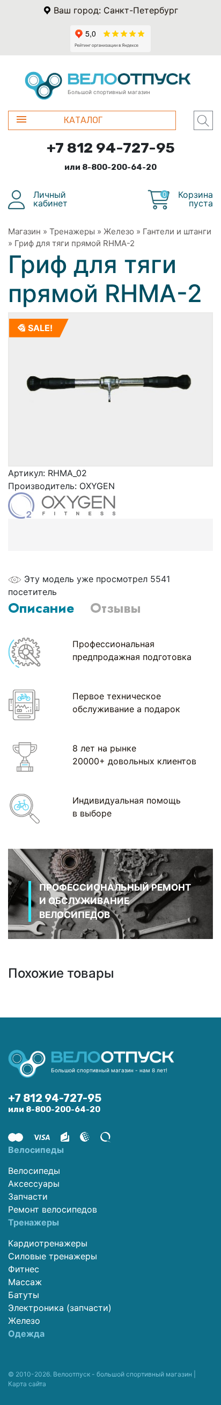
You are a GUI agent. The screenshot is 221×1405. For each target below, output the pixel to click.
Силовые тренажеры (52, 1256)
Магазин (24, 231)
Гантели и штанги (177, 231)
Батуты (23, 1294)
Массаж (25, 1282)
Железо (119, 231)
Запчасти (28, 1196)
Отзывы (115, 608)
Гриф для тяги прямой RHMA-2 (74, 243)
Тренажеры (72, 231)
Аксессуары (34, 1183)
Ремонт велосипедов (52, 1209)
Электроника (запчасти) (60, 1307)
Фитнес (23, 1269)
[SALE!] (110, 388)
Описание (41, 608)
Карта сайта (27, 1384)
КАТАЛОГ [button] (83, 120)
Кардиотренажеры (47, 1243)
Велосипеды (34, 1170)
